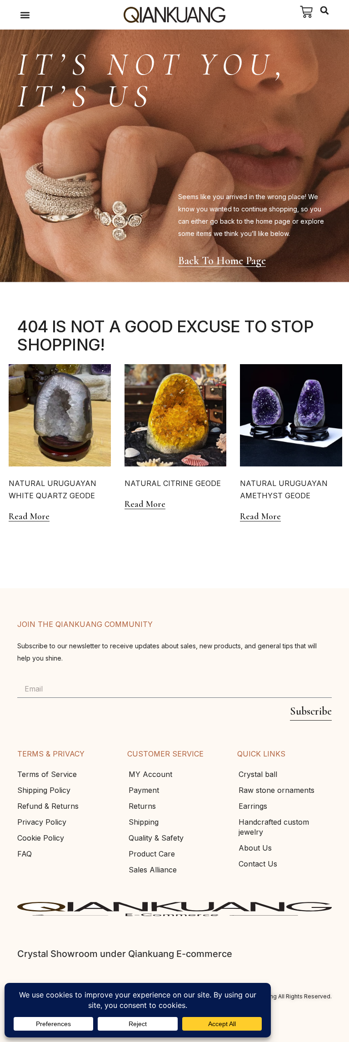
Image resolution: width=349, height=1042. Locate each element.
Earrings (253, 806)
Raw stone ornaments (276, 790)
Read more (29, 516)
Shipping (144, 822)
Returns (142, 806)
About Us (255, 847)
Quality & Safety (156, 837)
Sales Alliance (153, 869)
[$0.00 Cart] (306, 11)
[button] (24, 14)
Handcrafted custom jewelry (274, 827)
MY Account (150, 774)
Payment (144, 790)
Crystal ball (258, 774)
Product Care (152, 853)
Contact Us (258, 863)
